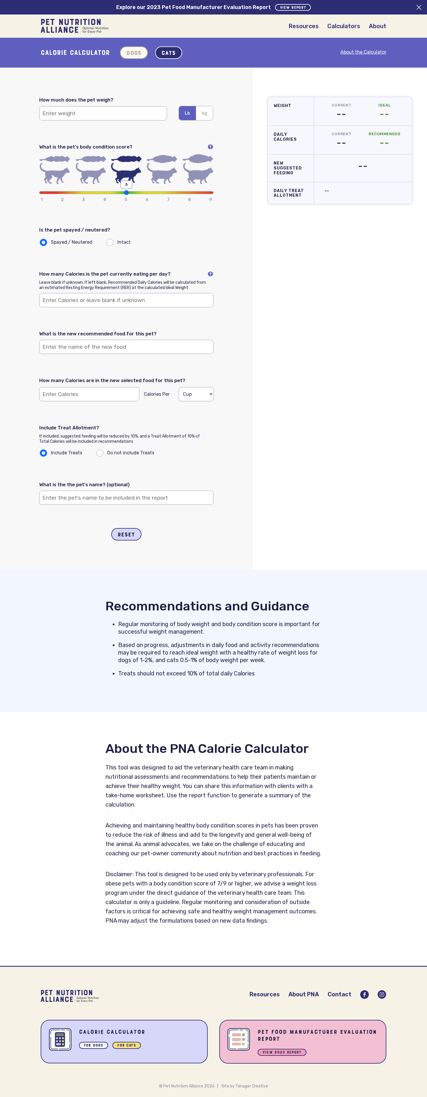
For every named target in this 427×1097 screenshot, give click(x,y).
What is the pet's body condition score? (126, 147)
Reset (126, 535)
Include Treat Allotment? (69, 428)
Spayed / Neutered (71, 242)
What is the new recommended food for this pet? (98, 334)
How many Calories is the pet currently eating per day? (126, 274)
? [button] (210, 147)
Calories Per (157, 394)
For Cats (126, 1046)
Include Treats (66, 453)
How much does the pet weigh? (76, 100)
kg (204, 113)
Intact (124, 242)
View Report (293, 8)
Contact (339, 994)
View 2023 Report (282, 1053)
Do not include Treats (130, 453)
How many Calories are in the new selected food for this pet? (112, 380)
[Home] (74, 26)
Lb (187, 113)
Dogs (133, 53)
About (377, 26)
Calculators (343, 26)
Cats (169, 53)
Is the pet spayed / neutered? (74, 230)
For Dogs (93, 1046)
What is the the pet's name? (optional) (84, 484)
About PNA (303, 994)
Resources (303, 26)
